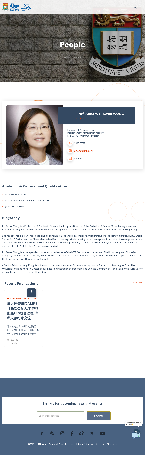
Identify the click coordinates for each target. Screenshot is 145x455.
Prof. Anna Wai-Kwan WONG (20, 298)
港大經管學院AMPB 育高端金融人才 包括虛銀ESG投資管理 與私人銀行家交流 (23, 310)
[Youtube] (102, 433)
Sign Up (98, 415)
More (136, 282)
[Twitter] (92, 433)
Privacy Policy (82, 444)
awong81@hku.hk (83, 150)
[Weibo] (81, 433)
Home (67, 57)
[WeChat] (52, 433)
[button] (135, 7)
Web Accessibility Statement (104, 444)
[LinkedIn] (42, 433)
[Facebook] (71, 433)
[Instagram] (62, 433)
